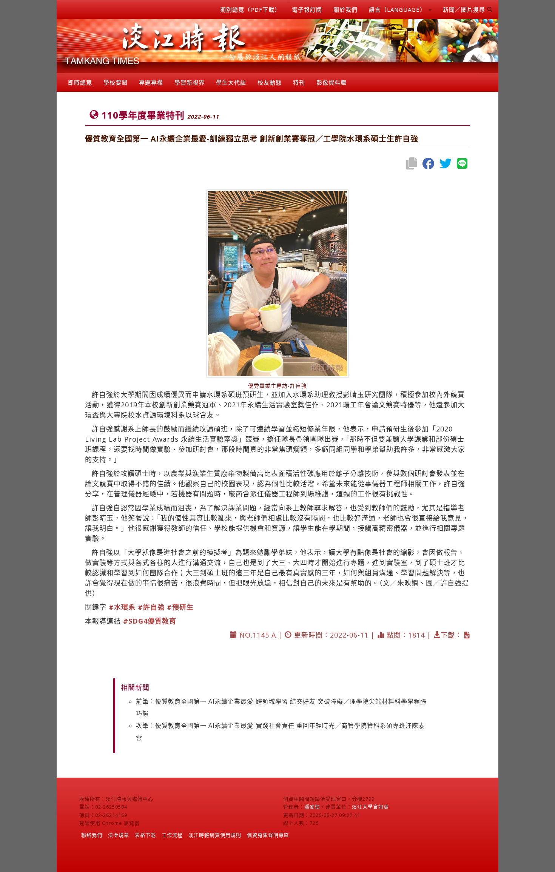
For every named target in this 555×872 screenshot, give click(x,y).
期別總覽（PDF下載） (250, 9)
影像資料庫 (331, 82)
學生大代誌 (231, 82)
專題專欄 (151, 82)
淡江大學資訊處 (370, 806)
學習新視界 (189, 82)
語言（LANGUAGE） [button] (398, 9)
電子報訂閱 (307, 9)
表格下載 (145, 835)
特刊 (299, 82)
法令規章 (118, 835)
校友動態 (269, 82)
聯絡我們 (91, 835)
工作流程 (172, 835)
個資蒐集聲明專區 (268, 835)
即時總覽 (80, 82)
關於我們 (345, 9)
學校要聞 (115, 82)
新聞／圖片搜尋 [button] (465, 9)
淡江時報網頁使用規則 (214, 835)
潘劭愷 (312, 806)
